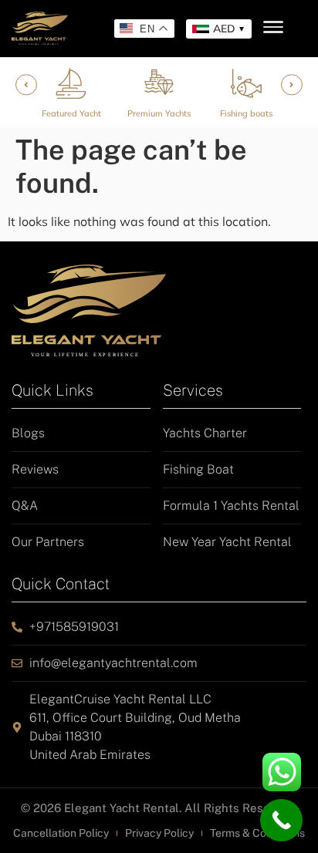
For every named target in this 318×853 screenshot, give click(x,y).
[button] (219, 29)
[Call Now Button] (281, 820)
